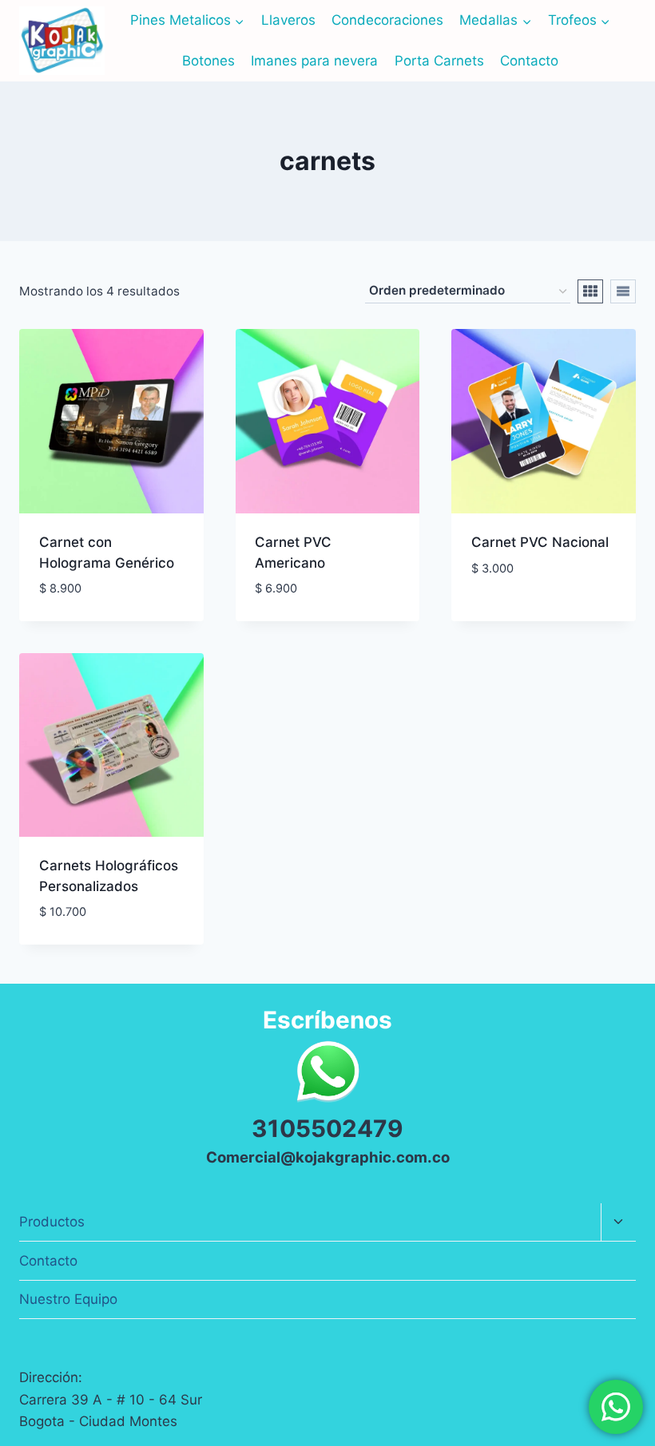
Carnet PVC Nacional (540, 542)
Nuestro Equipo (68, 1299)
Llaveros (288, 20)
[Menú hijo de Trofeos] (579, 20)
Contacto (529, 61)
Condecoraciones (387, 20)
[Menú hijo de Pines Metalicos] (187, 20)
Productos (52, 1222)
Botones (208, 61)
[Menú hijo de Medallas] (495, 20)
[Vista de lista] (623, 291)
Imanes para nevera (314, 61)
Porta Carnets (439, 61)
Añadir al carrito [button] (531, 615)
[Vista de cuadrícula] (590, 291)
